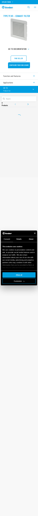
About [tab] (31, 239)
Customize (18, 281)
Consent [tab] (7, 239)
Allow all (19, 275)
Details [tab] (19, 239)
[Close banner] (35, 233)
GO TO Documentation (17, 49)
